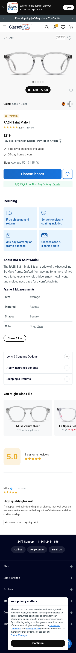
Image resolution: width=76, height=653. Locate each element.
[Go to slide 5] (43, 82)
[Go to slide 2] (35, 82)
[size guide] (37, 162)
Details (56, 184)
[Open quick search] (46, 27)
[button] (38, 18)
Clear (40, 326)
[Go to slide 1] (33, 82)
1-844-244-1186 (48, 541)
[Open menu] (4, 27)
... (4, 37)
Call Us (18, 549)
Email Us (57, 549)
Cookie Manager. (19, 635)
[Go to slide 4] (40, 82)
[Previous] (3, 18)
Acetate (34, 306)
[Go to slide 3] (38, 82)
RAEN (11, 37)
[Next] (72, 18)
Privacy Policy (33, 628)
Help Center (37, 549)
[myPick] (69, 38)
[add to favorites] (67, 174)
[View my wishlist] (63, 27)
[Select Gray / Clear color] (69, 104)
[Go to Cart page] (71, 27)
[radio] (5, 127)
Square (34, 316)
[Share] (71, 89)
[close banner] (2, 7)
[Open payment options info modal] (60, 140)
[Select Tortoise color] (63, 104)
